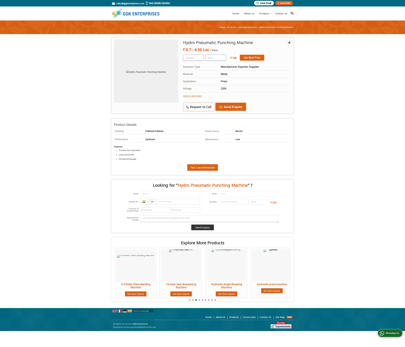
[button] (159, 2)
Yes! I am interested (202, 167)
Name (136, 193)
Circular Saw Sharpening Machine (137, 285)
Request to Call (200, 107)
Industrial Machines (247, 27)
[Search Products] (292, 13)
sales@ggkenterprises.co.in (130, 3)
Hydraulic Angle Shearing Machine (182, 285)
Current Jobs (249, 317)
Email (214, 193)
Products (264, 13)
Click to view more (192, 95)
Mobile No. (134, 201)
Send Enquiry (232, 107)
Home (235, 13)
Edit (234, 57)
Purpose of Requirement (133, 210)
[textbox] (215, 58)
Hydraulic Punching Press (273, 284)
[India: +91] (144, 202)
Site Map (280, 317)
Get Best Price (252, 57)
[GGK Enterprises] (135, 13)
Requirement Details (133, 219)
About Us (249, 13)
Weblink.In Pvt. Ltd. (147, 327)
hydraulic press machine (228, 284)
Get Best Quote (137, 293)
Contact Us (281, 13)
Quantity (213, 201)
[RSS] (290, 317)
